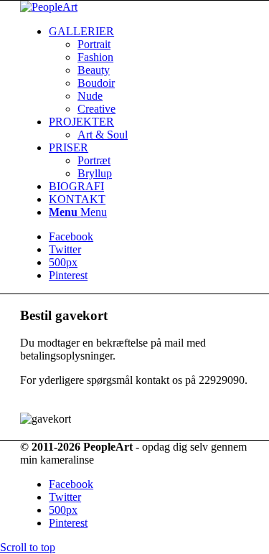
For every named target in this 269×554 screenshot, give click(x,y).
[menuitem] (149, 70)
